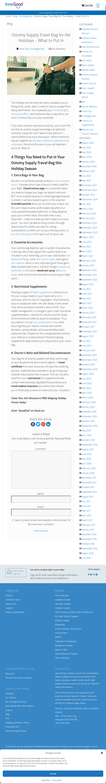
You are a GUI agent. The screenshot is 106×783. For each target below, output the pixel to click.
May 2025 (86, 180)
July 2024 (86, 204)
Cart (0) (89, 6)
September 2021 (89, 331)
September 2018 (89, 444)
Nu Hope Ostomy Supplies (66, 616)
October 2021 (88, 326)
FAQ (7, 718)
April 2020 (87, 392)
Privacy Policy (57, 780)
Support (9, 710)
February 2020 (89, 402)
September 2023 (89, 232)
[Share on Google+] (43, 424)
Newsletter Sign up (18, 572)
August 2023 (88, 237)
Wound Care (11, 603)
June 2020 (87, 383)
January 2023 (88, 265)
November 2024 (89, 189)
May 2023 (86, 246)
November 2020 (89, 359)
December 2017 (89, 477)
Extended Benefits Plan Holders (20, 705)
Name (41, 493)
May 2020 (86, 388)
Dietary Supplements (15, 612)
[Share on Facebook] (33, 424)
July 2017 (86, 501)
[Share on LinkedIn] (48, 424)
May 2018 (86, 458)
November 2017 (89, 482)
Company (10, 693)
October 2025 (88, 171)
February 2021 (88, 350)
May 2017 (86, 510)
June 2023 (87, 241)
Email (41, 507)
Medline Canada (62, 620)
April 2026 (87, 156)
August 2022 (88, 284)
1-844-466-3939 (62, 723)
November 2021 (89, 322)
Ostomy (9, 595)
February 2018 (89, 468)
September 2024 (90, 199)
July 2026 (86, 147)
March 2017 (87, 520)
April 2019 (86, 435)
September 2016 (89, 548)
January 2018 (88, 472)
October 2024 (88, 194)
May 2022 (86, 298)
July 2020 (86, 378)
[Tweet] (38, 424)
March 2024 (87, 208)
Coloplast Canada (62, 599)
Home (8, 16)
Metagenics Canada (64, 645)
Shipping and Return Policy (17, 722)
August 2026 (88, 142)
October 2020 (88, 364)
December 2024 (89, 185)
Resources (10, 673)
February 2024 (89, 213)
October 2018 (88, 439)
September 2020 (90, 369)
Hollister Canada (62, 608)
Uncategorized (25, 16)
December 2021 (89, 317)
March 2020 (87, 397)
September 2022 (89, 279)
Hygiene (9, 608)
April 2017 (86, 515)
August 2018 (88, 449)
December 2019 (89, 411)
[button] (101, 753)
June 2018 (86, 454)
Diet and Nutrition (91, 46)
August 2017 (87, 496)
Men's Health (88, 65)
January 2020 (88, 406)
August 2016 (88, 553)
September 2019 (89, 425)
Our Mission (11, 697)
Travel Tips (24, 48)
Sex (83, 101)
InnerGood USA (12, 726)
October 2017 (88, 487)
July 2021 (86, 340)
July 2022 (86, 289)
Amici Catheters (62, 595)
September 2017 (89, 491)
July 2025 (86, 175)
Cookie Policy (46, 780)
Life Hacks (87, 60)
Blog (15, 16)
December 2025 (89, 166)
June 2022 (87, 293)
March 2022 (87, 307)
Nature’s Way (61, 649)
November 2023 (89, 227)
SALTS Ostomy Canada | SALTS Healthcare (74, 612)
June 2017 (86, 506)
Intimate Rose (61, 632)
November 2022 (89, 274)
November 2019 (89, 416)
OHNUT (58, 637)
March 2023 (87, 255)
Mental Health (88, 69)
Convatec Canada (63, 603)
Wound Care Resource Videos (19, 677)
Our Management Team (16, 701)
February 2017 (88, 524)
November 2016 (89, 539)
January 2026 (88, 161)
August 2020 (88, 373)
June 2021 (86, 345)
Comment (41, 449)
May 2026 (86, 152)
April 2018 (86, 463)
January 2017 (88, 529)
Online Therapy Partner (16, 730)
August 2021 (87, 336)
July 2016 (86, 557)
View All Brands (62, 657)
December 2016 (89, 534)
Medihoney (60, 624)
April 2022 (87, 303)
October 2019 (88, 421)
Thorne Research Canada (66, 653)
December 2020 (89, 355)
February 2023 (89, 260)
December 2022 (89, 270)
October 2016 (88, 543)
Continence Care (13, 599)
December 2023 (89, 222)
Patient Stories (89, 83)
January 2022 (88, 312)
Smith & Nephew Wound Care (68, 628)
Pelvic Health (88, 88)
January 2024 (88, 218)
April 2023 (87, 251)
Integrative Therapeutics (66, 641)
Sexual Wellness (89, 106)
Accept (53, 773)
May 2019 (86, 430)
